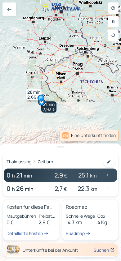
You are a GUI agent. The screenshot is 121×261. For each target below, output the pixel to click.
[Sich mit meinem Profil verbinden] (113, 8)
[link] (105, 135)
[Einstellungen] (113, 21)
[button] (48, 107)
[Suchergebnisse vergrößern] (60, 146)
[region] (60, 130)
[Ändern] (108, 161)
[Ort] (113, 35)
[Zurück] (9, 9)
